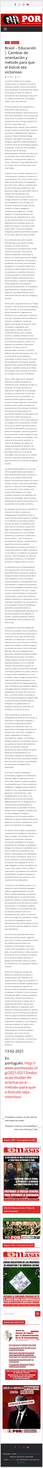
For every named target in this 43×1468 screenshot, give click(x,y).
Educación (15, 42)
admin (19, 77)
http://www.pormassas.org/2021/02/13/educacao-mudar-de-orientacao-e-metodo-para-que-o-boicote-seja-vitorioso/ (21, 1080)
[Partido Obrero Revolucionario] (21, 15)
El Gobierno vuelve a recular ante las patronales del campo (21, 1119)
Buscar (37, 1313)
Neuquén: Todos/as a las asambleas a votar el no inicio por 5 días (21, 1128)
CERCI (7, 42)
